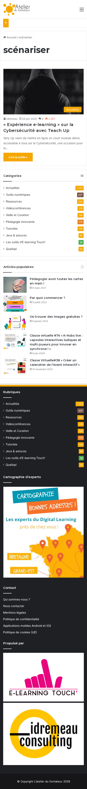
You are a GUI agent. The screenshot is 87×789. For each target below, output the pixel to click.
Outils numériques (18, 194)
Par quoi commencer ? (47, 298)
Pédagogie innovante (20, 221)
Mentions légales (14, 612)
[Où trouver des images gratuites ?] (15, 322)
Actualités (12, 188)
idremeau (12, 118)
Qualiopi (11, 249)
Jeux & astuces (16, 235)
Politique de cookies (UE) (20, 632)
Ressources (14, 201)
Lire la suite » (18, 157)
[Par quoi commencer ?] (15, 304)
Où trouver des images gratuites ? (56, 317)
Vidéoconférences (18, 208)
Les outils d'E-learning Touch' (26, 242)
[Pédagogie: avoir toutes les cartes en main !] (15, 285)
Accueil (11, 37)
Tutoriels (12, 228)
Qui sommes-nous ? (16, 599)
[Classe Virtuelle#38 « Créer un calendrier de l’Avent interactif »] (15, 366)
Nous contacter (13, 606)
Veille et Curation (17, 215)
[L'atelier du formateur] (16, 9)
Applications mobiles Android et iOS (27, 625)
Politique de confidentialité (21, 619)
